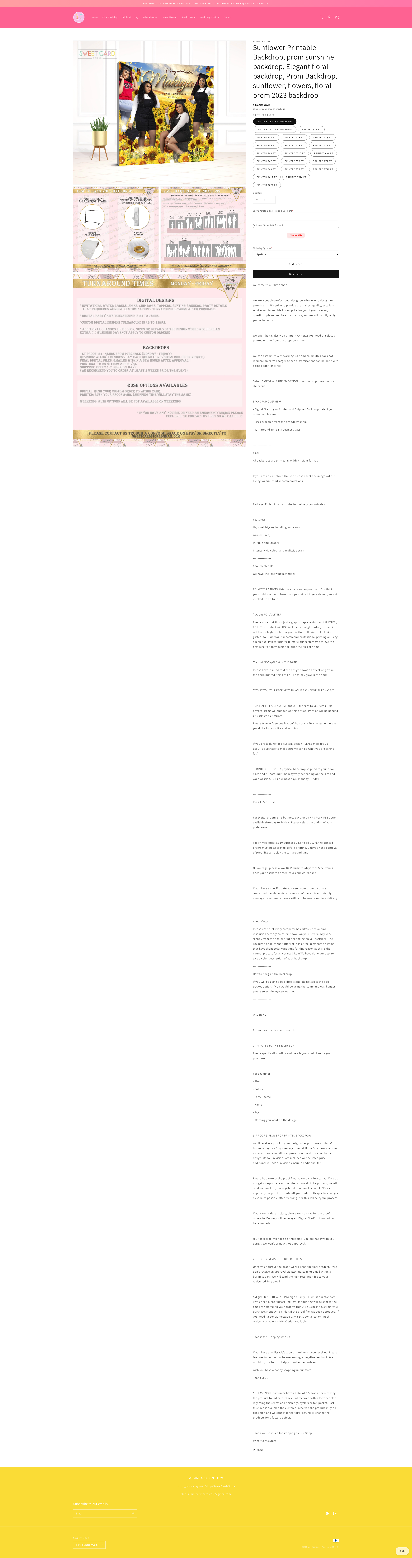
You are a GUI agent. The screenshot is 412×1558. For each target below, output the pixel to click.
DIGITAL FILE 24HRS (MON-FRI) (275, 129)
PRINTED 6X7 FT (266, 161)
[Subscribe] (133, 1513)
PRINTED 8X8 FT (294, 169)
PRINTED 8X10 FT (323, 169)
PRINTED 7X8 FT (266, 169)
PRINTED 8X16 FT (296, 177)
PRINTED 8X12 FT (267, 177)
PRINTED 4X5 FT (294, 137)
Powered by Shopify (330, 1547)
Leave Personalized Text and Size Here (273, 210)
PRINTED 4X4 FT (266, 137)
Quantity (257, 192)
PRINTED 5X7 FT (322, 145)
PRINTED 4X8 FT (294, 145)
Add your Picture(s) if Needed (268, 224)
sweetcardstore (315, 1547)
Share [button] (260, 1449)
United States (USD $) (87, 1544)
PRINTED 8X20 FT (267, 185)
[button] (321, 17)
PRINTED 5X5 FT (266, 145)
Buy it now (296, 274)
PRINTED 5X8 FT (266, 153)
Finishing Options (262, 248)
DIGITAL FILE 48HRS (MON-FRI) (275, 121)
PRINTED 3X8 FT (311, 129)
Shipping (257, 109)
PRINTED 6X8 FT (294, 161)
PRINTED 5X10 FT (295, 153)
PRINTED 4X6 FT (322, 137)
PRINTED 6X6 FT (323, 153)
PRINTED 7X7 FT (322, 161)
